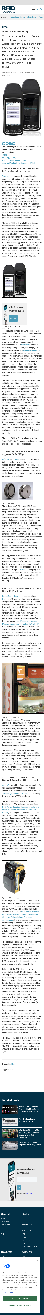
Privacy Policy (8, 1292)
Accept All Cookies (20, 1299)
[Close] (37, 1260)
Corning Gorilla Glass (32, 350)
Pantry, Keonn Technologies (14, 160)
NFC (23, 1234)
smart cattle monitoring (17, 17)
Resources (4, 1231)
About (24, 1256)
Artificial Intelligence (28, 1231)
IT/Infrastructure (27, 1240)
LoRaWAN (25, 1237)
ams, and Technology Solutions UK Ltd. (18, 163)
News (5, 27)
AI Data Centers (32, 17)
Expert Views (5, 1222)
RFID (23, 1219)
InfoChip (5, 459)
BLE (23, 1228)
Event (3, 1256)
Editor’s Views (5, 1225)
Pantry (5, 599)
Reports (24, 1243)
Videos (3, 1228)
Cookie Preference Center (20, 1305)
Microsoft (25, 345)
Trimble (5, 155)
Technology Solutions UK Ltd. (14, 793)
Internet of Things (27, 1225)
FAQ (2, 1234)
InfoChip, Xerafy (9, 158)
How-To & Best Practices (29, 1246)
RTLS (23, 1222)
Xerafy (16, 459)
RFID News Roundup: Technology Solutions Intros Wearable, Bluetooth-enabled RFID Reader (20, 810)
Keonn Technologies (11, 596)
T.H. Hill (21, 569)
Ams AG (5, 785)
